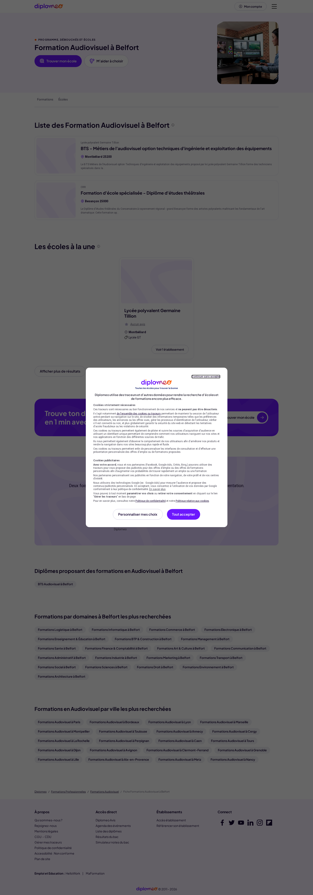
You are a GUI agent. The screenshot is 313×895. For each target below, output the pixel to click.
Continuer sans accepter (206, 376)
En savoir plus (157, 489)
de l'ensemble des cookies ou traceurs (139, 413)
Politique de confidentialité (150, 500)
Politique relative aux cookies (192, 500)
